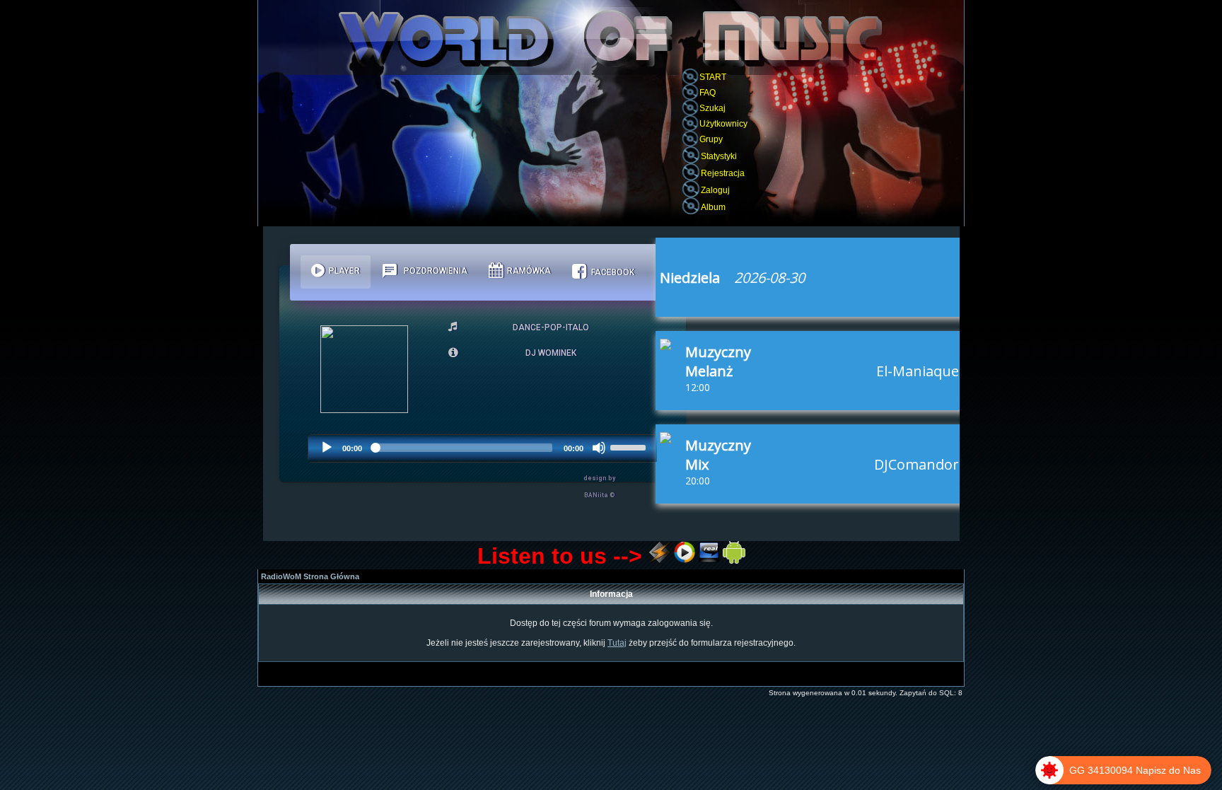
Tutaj (617, 643)
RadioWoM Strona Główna (310, 576)
